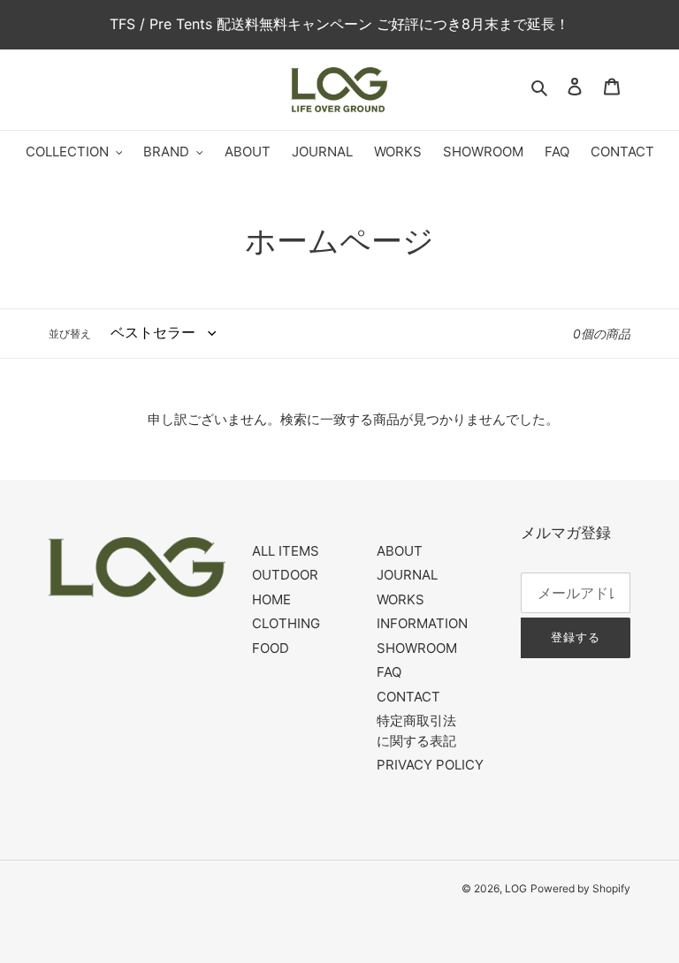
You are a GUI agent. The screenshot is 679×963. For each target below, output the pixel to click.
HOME (271, 599)
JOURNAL (407, 574)
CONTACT (408, 696)
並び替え (70, 333)
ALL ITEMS (285, 550)
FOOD (270, 648)
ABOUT (400, 550)
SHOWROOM (417, 648)
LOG (516, 888)
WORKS (400, 599)
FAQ (389, 671)
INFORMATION (422, 623)
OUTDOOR (285, 574)
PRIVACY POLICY (430, 764)
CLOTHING (286, 623)
